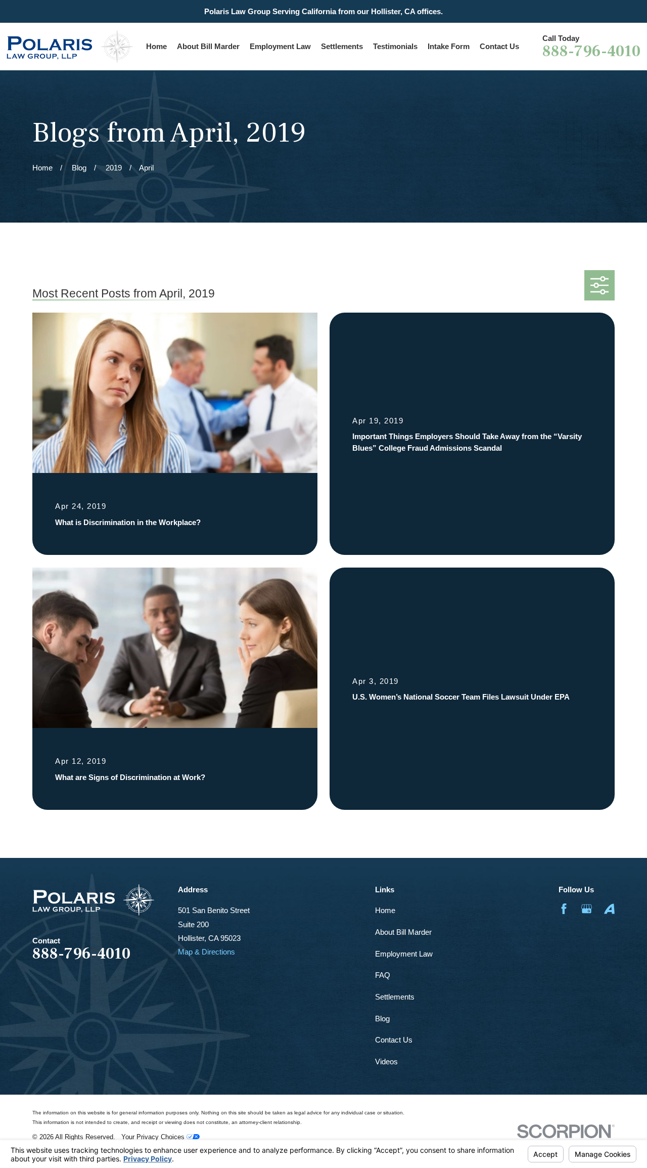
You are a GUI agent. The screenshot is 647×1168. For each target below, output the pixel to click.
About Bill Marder (403, 932)
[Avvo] (609, 908)
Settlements (394, 996)
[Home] (70, 46)
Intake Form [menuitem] (449, 46)
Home (385, 910)
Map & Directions (206, 951)
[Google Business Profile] (586, 908)
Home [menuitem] (156, 46)
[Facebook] (564, 908)
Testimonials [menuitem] (395, 46)
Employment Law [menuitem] (280, 46)
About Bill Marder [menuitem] (208, 46)
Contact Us (393, 1039)
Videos (386, 1061)
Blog (382, 1018)
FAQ (382, 975)
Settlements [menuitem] (342, 46)
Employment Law (404, 953)
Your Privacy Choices (154, 1137)
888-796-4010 (591, 51)
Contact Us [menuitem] (499, 46)
